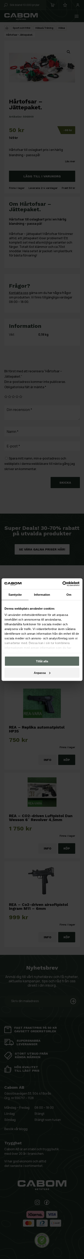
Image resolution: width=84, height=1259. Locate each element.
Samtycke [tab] (15, 594)
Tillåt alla (42, 661)
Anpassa (40, 672)
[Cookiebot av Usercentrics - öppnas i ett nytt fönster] (62, 583)
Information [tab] (42, 594)
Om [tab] (68, 594)
